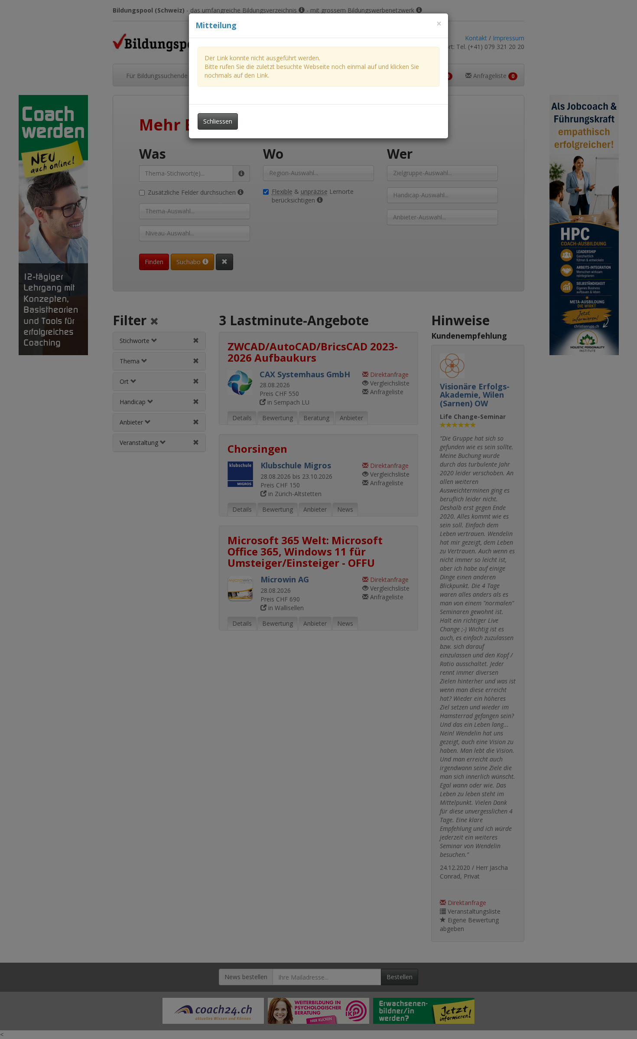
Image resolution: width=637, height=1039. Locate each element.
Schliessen (217, 121)
